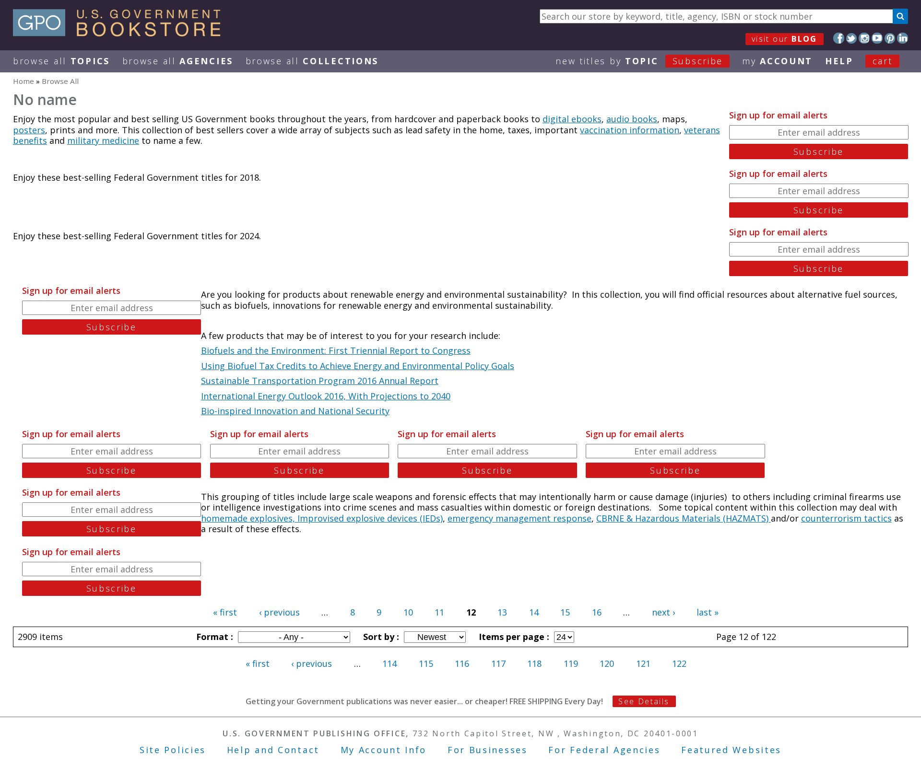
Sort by (380, 636)
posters (29, 130)
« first (225, 612)
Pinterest (890, 38)
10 (408, 612)
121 (643, 663)
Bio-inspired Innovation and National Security (295, 411)
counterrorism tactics (846, 518)
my (777, 61)
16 (597, 612)
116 (462, 663)
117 (498, 663)
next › (663, 612)
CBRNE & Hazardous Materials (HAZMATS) (683, 518)
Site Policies (173, 750)
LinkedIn (902, 38)
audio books (631, 119)
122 (679, 663)
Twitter (851, 38)
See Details (643, 701)
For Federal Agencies (604, 750)
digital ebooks (572, 119)
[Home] (121, 33)
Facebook (838, 38)
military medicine (103, 140)
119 (571, 663)
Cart (883, 61)
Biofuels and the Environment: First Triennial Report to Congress (336, 350)
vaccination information (629, 130)
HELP (839, 61)
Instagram (864, 38)
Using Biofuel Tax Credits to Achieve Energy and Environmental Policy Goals (357, 366)
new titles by (639, 61)
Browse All (61, 61)
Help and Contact (273, 750)
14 (534, 612)
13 (502, 612)
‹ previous (279, 612)
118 (534, 663)
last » (708, 612)
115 (426, 663)
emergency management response (519, 518)
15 (565, 612)
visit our (784, 39)
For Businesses (488, 750)
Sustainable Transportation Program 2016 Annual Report (319, 380)
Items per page (513, 636)
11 (439, 612)
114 (389, 663)
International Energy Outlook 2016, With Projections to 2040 (325, 396)
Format (213, 636)
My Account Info (384, 750)
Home (23, 81)
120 (607, 663)
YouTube (877, 38)
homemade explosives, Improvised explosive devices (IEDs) (322, 518)
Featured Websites (731, 750)
